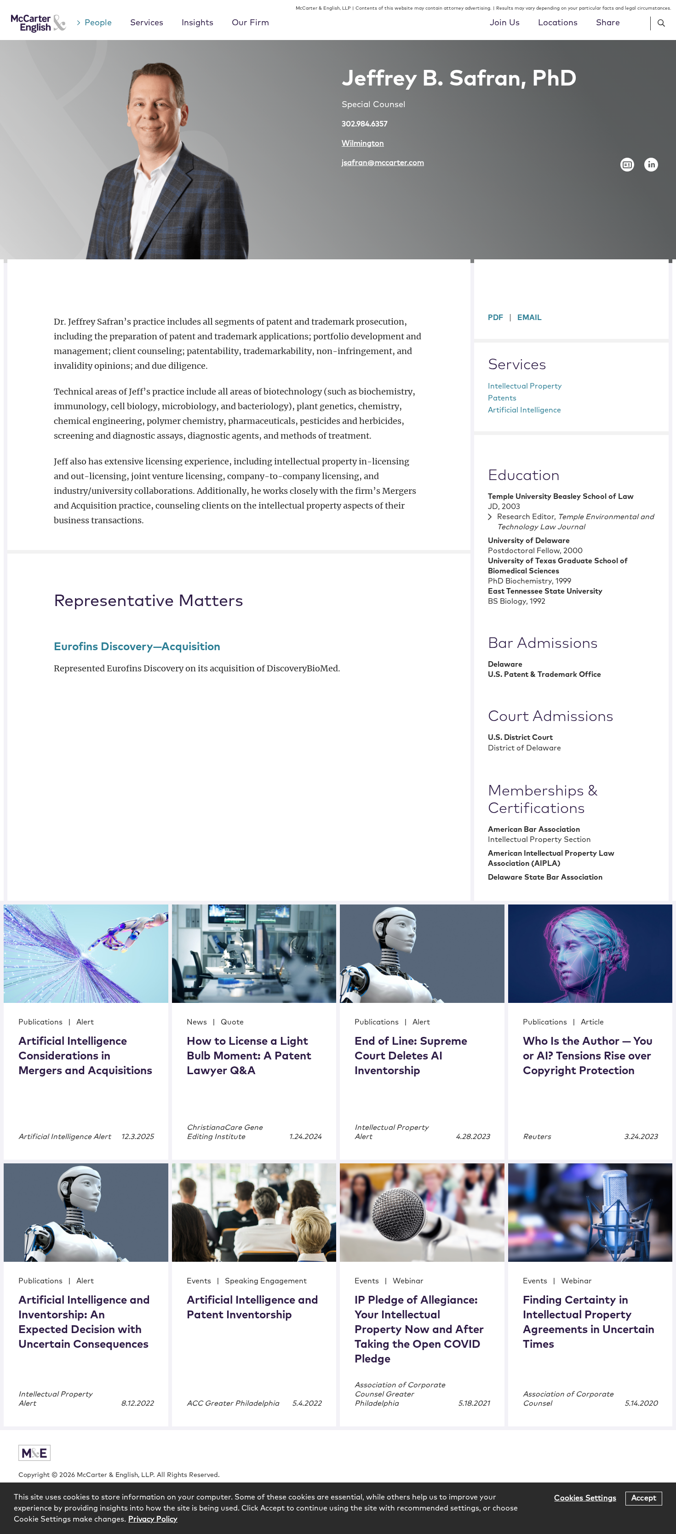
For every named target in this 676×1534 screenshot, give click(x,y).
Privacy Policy (153, 1519)
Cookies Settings (585, 1498)
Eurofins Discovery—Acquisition (137, 647)
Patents (502, 398)
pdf (495, 317)
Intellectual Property (525, 386)
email (529, 317)
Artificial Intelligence (524, 410)
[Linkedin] (651, 164)
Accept (643, 1498)
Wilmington (363, 143)
